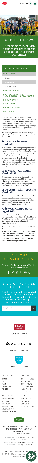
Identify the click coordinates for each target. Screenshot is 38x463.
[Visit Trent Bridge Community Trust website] (19, 360)
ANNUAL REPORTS (8, 406)
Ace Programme (10, 86)
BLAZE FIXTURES (27, 386)
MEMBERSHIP (6, 386)
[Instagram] (17, 272)
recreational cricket (16, 68)
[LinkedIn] (21, 272)
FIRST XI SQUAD (26, 384)
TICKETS (5, 389)
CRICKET (5, 379)
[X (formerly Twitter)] (13, 272)
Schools (7, 78)
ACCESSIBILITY (7, 401)
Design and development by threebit (24, 456)
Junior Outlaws (10, 82)
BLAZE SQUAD (26, 391)
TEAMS (4, 384)
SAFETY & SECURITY (9, 411)
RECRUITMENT (26, 401)
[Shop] (35, 3)
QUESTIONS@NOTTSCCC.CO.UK (21, 442)
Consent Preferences (18, 454)
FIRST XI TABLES (26, 381)
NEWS (4, 381)
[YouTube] (25, 272)
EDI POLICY (6, 404)
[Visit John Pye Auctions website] (19, 326)
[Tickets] (30, 3)
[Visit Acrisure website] (19, 343)
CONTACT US (26, 399)
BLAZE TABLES (26, 389)
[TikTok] (29, 272)
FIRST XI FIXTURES (27, 379)
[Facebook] (8, 272)
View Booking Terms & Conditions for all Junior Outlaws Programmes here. (17, 240)
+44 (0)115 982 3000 (27, 437)
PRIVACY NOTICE (8, 399)
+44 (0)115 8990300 (25, 445)
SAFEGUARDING (8, 409)
